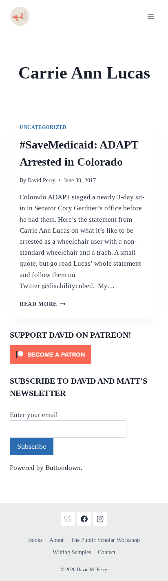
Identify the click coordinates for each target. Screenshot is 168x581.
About (56, 540)
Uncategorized (43, 127)
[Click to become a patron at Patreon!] (84, 354)
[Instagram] (100, 519)
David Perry (41, 180)
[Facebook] (84, 519)
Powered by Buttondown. (46, 468)
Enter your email (34, 415)
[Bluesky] (68, 519)
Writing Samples (72, 552)
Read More (43, 304)
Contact (106, 552)
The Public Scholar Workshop (105, 540)
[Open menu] (150, 16)
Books (35, 540)
